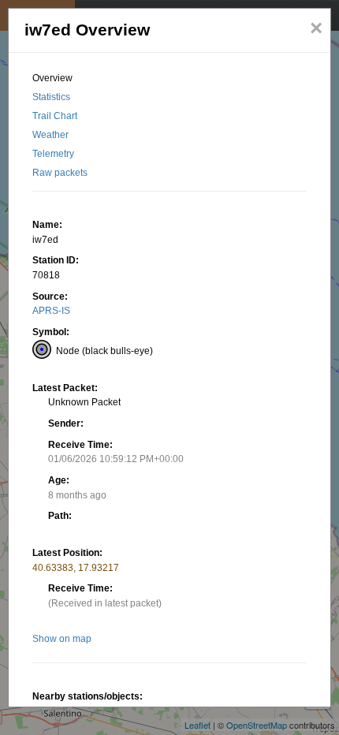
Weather (50, 134)
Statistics (51, 97)
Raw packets (60, 172)
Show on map (61, 638)
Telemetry (53, 153)
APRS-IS (51, 310)
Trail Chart (54, 115)
